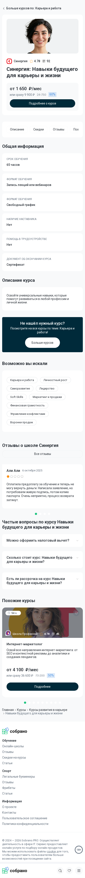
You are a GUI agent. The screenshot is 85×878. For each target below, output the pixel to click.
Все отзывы (42, 454)
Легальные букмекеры (18, 776)
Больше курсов (42, 342)
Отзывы (8, 752)
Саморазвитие (20, 388)
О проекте (9, 807)
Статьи (7, 763)
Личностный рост (55, 380)
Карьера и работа (22, 380)
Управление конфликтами (27, 413)
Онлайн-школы (13, 746)
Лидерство (46, 388)
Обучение (9, 740)
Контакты (9, 812)
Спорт (6, 771)
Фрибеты (8, 788)
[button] (36, 514)
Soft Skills (16, 397)
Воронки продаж (21, 422)
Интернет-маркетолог (24, 644)
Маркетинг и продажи (47, 397)
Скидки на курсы (14, 757)
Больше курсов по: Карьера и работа (33, 8)
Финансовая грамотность (27, 405)
